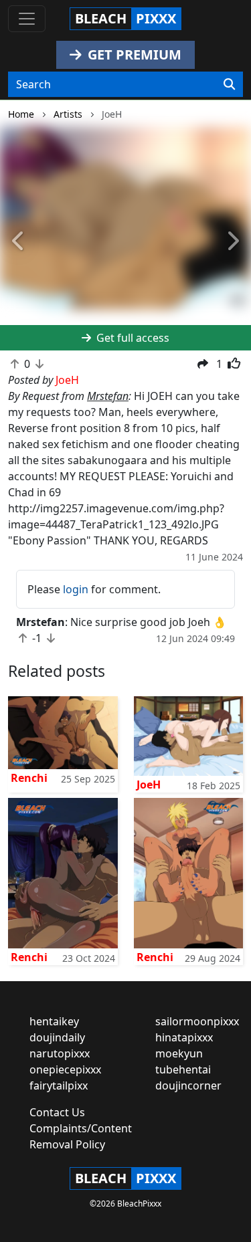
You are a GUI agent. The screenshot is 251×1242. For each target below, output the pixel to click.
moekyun (179, 1053)
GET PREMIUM (132, 54)
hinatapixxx (184, 1037)
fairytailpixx (58, 1085)
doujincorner (188, 1085)
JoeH (149, 784)
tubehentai (183, 1069)
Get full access (131, 337)
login (75, 589)
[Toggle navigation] (27, 18)
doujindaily (57, 1037)
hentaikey (54, 1021)
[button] (18, 241)
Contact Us (57, 1112)
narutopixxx (59, 1053)
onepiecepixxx (65, 1069)
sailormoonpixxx (197, 1021)
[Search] (229, 84)
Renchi (29, 777)
